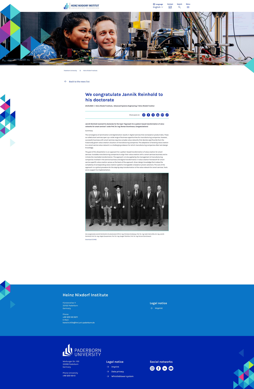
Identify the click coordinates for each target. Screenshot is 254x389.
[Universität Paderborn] (127, 350)
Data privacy (117, 371)
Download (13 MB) (91, 239)
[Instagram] (152, 368)
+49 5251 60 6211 (70, 317)
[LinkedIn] (164, 368)
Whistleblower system (122, 376)
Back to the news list (79, 81)
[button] (159, 6)
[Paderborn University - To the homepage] (66, 6)
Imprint (159, 308)
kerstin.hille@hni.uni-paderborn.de (79, 322)
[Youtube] (171, 368)
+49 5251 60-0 (69, 376)
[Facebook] (158, 368)
